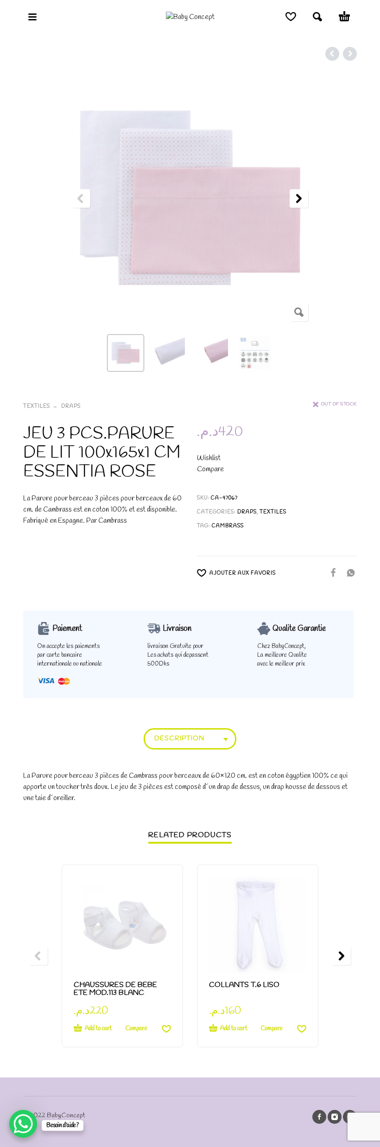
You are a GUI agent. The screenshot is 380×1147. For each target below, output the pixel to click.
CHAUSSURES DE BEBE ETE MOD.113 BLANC (115, 989)
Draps (71, 406)
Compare (210, 469)
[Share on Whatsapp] (348, 572)
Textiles (36, 406)
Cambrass (228, 526)
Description (179, 738)
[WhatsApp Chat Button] (23, 1124)
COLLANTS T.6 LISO (244, 985)
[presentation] (81, 198)
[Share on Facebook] (330, 572)
